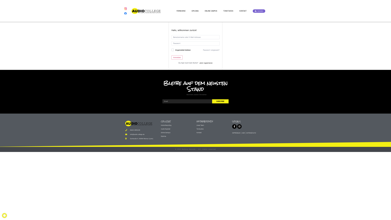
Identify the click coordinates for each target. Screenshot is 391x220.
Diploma (195, 11)
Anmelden (177, 57)
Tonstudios (228, 11)
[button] (4, 215)
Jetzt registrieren (206, 63)
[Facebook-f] (234, 126)
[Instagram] (239, 126)
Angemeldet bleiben (183, 50)
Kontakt (243, 11)
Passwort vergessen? (211, 50)
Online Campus (211, 11)
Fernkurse (181, 11)
